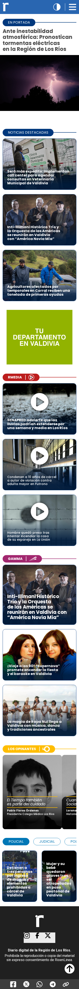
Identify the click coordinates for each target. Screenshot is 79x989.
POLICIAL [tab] (16, 841)
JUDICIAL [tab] (47, 841)
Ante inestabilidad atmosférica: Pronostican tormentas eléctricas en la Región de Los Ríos (37, 40)
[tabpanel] (39, 874)
